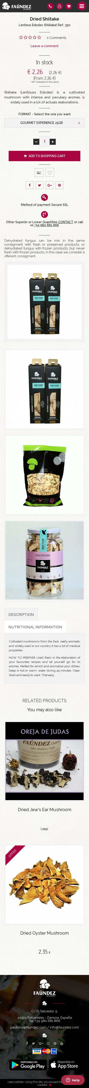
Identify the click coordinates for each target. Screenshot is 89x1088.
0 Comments (56, 38)
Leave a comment (44, 46)
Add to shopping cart (46, 156)
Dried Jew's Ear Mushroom (44, 809)
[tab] (21, 614)
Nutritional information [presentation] (35, 627)
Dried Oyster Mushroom (44, 933)
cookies (42, 1084)
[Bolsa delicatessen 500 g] (44, 475)
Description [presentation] (21, 614)
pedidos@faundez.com (28, 1027)
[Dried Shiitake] (44, 302)
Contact (44, 829)
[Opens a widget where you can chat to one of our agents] (73, 1080)
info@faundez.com (64, 1027)
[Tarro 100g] (44, 561)
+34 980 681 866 (46, 225)
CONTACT (65, 222)
